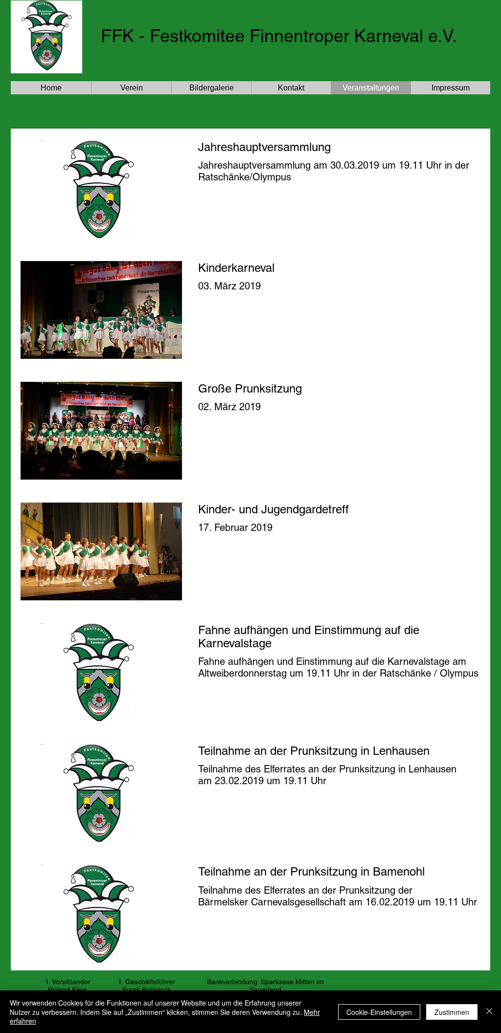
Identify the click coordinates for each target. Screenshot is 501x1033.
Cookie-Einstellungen (379, 1012)
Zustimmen (451, 1012)
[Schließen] (489, 1011)
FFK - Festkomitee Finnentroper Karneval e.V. (279, 35)
